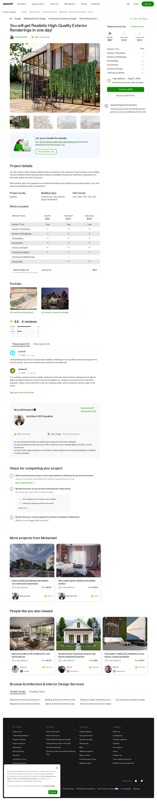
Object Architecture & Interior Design (61, 704)
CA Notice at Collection (85, 789)
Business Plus (18, 751)
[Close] (57, 768)
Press (115, 751)
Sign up (148, 4)
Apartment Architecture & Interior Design (25, 700)
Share (144, 19)
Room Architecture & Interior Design (95, 704)
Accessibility (126, 789)
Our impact (117, 747)
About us (116, 732)
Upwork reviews (85, 739)
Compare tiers (137, 26)
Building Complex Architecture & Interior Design (96, 700)
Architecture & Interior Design (62, 19)
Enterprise (17, 747)
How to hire (17, 732)
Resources (83, 743)
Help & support (85, 732)
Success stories (85, 736)
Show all (22, 508)
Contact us (117, 755)
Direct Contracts (19, 763)
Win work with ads (53, 747)
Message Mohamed (125, 95)
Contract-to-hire (19, 759)
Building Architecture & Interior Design (61, 700)
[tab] (21, 343)
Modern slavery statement (123, 763)
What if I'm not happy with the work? (32, 520)
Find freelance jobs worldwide (58, 739)
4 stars (13, 329)
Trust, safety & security (122, 759)
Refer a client (84, 755)
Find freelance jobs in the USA (58, 743)
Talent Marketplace (21, 736)
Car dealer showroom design (54, 312)
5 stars (12, 326)
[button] (23, 229)
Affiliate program (86, 751)
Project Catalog (9, 12)
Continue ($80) (126, 89)
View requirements (24, 483)
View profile (86, 408)
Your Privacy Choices (108, 789)
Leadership (117, 736)
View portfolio (87, 411)
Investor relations (120, 739)
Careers (116, 743)
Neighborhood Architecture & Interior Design (25, 704)
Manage (53, 792)
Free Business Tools (87, 759)
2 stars (13, 333)
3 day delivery (68, 587)
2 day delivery (21, 660)
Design (17, 19)
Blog (81, 747)
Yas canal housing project (22, 312)
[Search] (128, 4)
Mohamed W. (21, 37)
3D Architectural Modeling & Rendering (57, 142)
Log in (136, 4)
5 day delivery (21, 587)
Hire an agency (19, 743)
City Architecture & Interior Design (130, 700)
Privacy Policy (68, 789)
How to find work (53, 732)
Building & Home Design (35, 19)
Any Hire (16, 755)
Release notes (85, 763)
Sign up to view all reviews (22, 392)
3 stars (12, 331)
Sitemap (136, 789)
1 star (12, 336)
